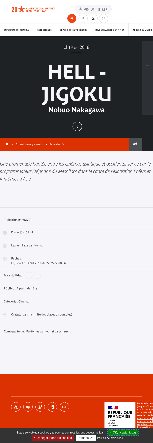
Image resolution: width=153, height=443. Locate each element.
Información (147, 59)
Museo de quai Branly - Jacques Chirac (37, 9)
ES (71, 18)
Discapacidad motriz (16, 407)
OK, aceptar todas (124, 432)
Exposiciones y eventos (73, 30)
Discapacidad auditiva (40, 407)
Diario (147, 72)
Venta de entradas (147, 47)
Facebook (83, 18)
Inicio (6, 144)
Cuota (135, 144)
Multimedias (147, 84)
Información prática (16, 30)
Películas (54, 144)
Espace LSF (64, 407)
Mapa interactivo (147, 96)
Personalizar (86, 437)
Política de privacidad (110, 437)
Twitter (93, 18)
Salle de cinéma (32, 245)
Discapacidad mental (52, 407)
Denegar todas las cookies (54, 437)
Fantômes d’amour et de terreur (47, 331)
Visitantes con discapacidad (93, 9)
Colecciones (44, 30)
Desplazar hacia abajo (77, 126)
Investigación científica (109, 30)
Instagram (103, 18)
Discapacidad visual (28, 407)
